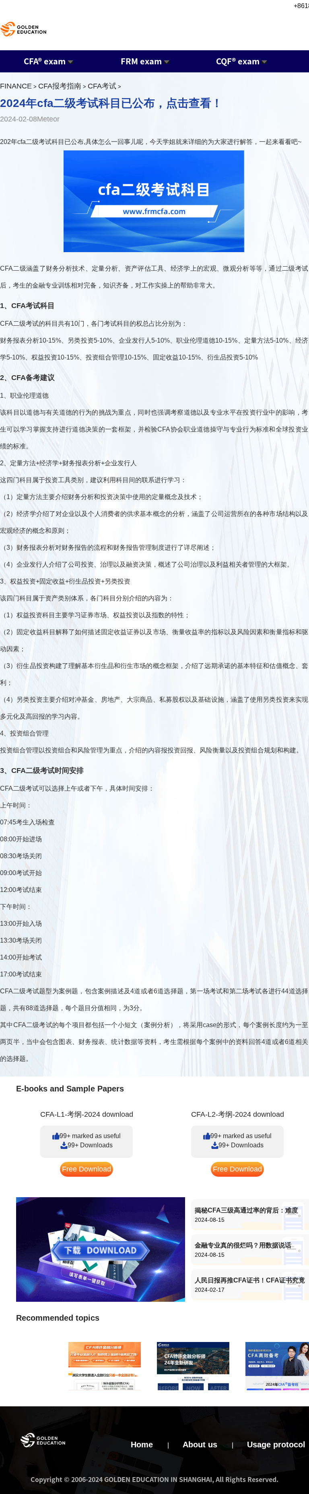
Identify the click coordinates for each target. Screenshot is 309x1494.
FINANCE (16, 86)
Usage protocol (276, 1444)
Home (142, 1444)
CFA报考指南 (59, 86)
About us (200, 1444)
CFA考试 (102, 86)
